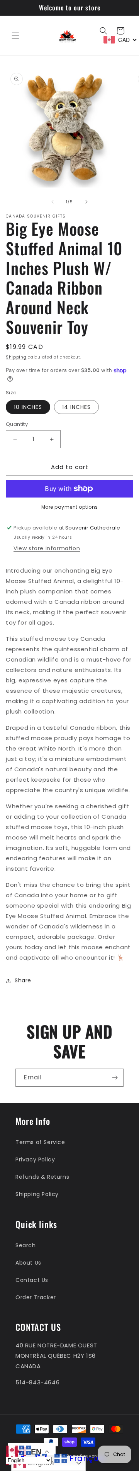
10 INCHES (28, 407)
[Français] (25, 1450)
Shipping (16, 357)
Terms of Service (40, 1142)
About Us (28, 1263)
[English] (12, 1450)
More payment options (69, 507)
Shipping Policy (37, 1194)
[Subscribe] (114, 1078)
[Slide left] (52, 201)
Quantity (17, 424)
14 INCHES (76, 407)
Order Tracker (35, 1297)
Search (25, 1245)
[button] (15, 35)
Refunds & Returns (42, 1177)
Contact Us (31, 1280)
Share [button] (23, 980)
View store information (47, 548)
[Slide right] (86, 201)
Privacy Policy (35, 1159)
